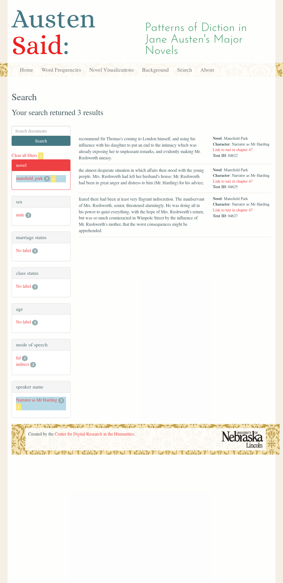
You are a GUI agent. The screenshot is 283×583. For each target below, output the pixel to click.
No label (23, 250)
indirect (22, 364)
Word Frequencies (61, 69)
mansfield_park (29, 178)
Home (26, 69)
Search (184, 69)
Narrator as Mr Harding (36, 400)
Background (155, 69)
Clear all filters (27, 155)
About (207, 69)
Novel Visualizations (111, 69)
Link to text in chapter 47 (233, 149)
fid (18, 358)
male (20, 214)
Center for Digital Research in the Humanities (94, 434)
